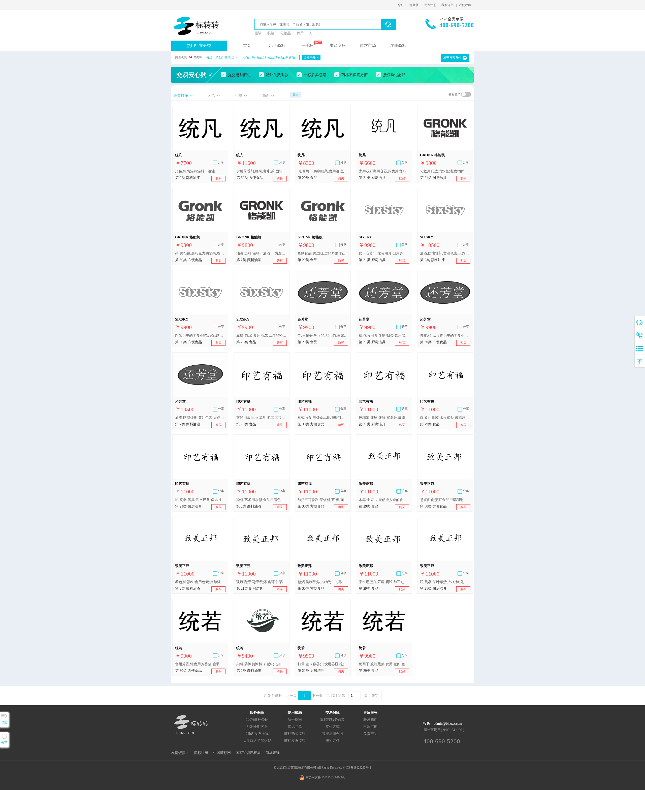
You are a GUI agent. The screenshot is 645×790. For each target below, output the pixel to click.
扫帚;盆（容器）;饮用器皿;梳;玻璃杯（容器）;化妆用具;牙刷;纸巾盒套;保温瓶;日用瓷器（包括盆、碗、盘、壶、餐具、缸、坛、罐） (323, 664)
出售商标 (277, 45)
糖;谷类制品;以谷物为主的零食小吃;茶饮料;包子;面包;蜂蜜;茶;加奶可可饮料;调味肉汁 (323, 582)
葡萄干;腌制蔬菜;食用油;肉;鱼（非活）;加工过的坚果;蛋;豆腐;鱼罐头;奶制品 (384, 664)
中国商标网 (222, 753)
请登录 (413, 5)
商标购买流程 (294, 734)
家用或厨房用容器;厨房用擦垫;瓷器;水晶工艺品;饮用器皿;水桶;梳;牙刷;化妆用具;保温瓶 (384, 171)
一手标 (307, 45)
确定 (375, 696)
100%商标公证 (257, 719)
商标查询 (273, 753)
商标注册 (201, 753)
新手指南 (295, 719)
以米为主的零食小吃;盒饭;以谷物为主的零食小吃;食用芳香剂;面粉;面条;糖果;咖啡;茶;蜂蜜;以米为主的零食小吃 (200, 335)
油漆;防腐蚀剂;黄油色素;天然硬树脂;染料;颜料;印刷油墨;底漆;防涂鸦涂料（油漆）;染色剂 (445, 253)
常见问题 (295, 727)
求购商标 (338, 45)
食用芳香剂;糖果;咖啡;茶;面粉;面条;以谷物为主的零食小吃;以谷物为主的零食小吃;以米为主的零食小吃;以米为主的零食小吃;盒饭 (261, 171)
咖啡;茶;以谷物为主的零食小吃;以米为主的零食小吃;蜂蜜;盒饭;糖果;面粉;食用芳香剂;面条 (445, 335)
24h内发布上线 (257, 734)
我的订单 (447, 5)
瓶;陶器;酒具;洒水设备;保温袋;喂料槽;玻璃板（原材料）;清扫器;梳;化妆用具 (200, 500)
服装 (258, 33)
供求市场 (368, 45)
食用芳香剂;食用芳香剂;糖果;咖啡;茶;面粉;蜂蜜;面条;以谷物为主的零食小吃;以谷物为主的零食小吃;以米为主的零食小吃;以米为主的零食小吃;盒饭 (200, 664)
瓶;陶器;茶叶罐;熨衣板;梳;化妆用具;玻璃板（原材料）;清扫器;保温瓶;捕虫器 (445, 582)
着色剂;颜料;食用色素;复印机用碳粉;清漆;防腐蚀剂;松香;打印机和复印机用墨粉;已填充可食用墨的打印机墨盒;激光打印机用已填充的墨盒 (200, 582)
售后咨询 (370, 727)
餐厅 (300, 33)
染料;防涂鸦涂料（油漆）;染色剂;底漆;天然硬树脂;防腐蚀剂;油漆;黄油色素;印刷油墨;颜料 (261, 664)
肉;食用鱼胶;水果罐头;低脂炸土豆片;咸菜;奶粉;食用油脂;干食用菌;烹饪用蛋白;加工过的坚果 (445, 418)
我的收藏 (465, 5)
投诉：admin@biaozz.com (442, 723)
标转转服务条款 (332, 719)
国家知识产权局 (248, 753)
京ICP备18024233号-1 (357, 767)
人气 (211, 95)
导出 (296, 95)
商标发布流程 (294, 741)
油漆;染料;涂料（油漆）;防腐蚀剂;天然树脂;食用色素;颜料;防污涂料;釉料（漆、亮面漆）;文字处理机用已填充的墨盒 (261, 253)
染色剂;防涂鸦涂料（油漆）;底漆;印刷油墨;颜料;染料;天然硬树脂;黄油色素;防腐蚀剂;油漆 (200, 171)
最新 (266, 95)
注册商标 (398, 45)
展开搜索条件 (452, 57)
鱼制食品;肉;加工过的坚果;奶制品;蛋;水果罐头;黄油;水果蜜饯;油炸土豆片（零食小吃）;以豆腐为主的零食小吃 (323, 253)
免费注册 (430, 5)
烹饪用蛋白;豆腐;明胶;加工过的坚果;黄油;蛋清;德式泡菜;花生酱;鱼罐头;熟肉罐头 (261, 418)
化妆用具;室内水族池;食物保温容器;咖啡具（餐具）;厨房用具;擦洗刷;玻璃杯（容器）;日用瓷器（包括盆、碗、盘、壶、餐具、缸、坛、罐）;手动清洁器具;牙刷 (445, 171)
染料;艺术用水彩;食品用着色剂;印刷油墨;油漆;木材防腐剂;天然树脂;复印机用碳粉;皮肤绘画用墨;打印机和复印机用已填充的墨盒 (261, 500)
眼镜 (270, 33)
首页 (247, 45)
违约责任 (333, 741)
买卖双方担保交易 (257, 741)
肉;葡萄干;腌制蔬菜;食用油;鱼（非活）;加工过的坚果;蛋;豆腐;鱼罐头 (323, 171)
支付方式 (333, 727)
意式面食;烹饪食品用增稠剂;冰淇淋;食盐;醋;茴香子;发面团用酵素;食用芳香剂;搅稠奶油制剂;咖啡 (323, 418)
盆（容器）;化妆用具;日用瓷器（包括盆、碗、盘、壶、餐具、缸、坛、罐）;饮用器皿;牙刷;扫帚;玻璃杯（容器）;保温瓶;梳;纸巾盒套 (384, 253)
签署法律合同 (332, 734)
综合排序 (181, 95)
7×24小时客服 (257, 727)
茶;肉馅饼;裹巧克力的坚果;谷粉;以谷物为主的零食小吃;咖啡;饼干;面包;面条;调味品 (200, 253)
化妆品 (285, 33)
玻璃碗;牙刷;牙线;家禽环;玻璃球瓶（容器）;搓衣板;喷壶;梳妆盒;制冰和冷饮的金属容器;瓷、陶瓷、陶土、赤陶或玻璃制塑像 (384, 418)
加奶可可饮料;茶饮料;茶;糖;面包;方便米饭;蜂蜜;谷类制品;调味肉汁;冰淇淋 (323, 500)
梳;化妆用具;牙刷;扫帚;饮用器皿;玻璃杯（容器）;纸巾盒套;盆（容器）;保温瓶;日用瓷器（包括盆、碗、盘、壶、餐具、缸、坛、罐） (384, 335)
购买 (218, 178)
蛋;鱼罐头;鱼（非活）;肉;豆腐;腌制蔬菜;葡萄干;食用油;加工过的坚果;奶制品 (323, 335)
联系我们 (370, 719)
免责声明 (370, 734)
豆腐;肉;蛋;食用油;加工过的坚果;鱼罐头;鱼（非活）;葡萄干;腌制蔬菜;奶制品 (261, 335)
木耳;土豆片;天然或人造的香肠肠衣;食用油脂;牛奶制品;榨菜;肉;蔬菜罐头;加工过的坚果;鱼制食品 (384, 500)
